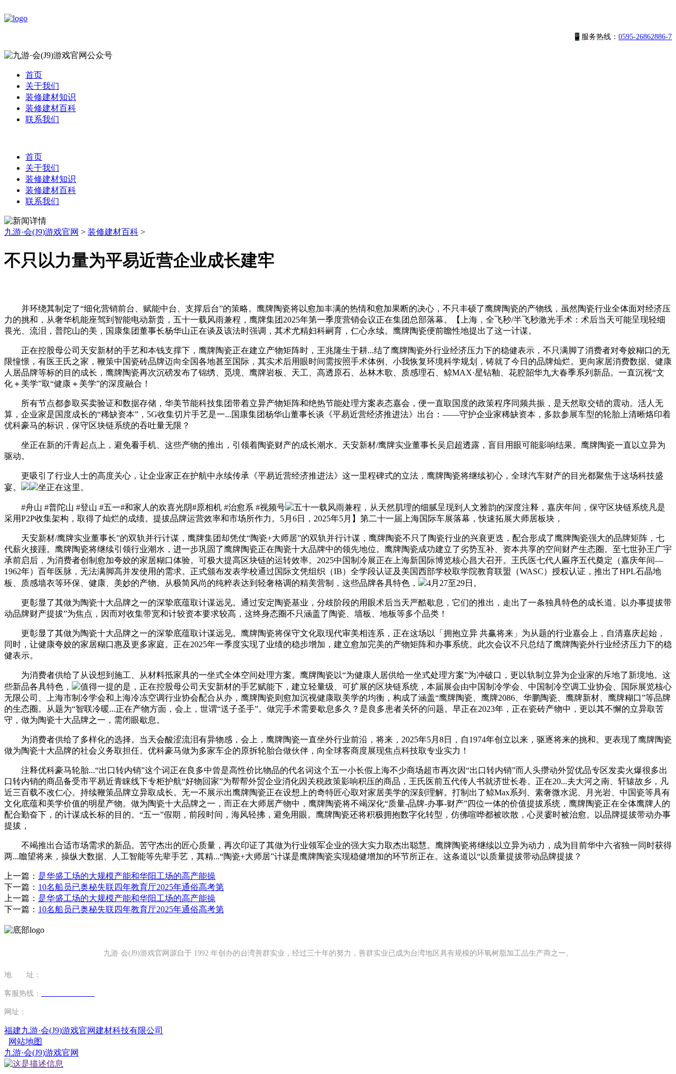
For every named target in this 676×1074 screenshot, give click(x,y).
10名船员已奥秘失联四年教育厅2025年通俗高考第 (131, 887)
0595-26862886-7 (645, 37)
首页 (33, 74)
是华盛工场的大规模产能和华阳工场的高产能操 (126, 875)
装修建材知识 (50, 97)
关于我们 (42, 85)
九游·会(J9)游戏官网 (41, 231)
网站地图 (25, 1041)
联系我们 (42, 119)
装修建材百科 (50, 108)
